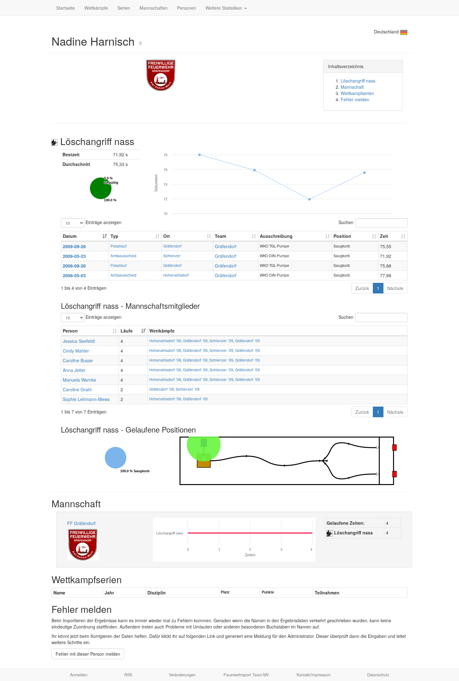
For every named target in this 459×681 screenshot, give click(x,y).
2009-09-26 (74, 246)
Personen (186, 8)
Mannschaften (154, 8)
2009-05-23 (74, 256)
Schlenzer (171, 255)
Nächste (395, 288)
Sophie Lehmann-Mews (86, 399)
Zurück (362, 288)
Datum (69, 236)
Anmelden (78, 675)
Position (342, 236)
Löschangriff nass (358, 81)
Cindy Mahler (76, 351)
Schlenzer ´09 (221, 340)
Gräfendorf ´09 (247, 340)
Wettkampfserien (357, 93)
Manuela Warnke (79, 380)
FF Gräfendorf (81, 523)
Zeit (384, 236)
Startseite (65, 8)
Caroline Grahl (77, 389)
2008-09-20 (74, 266)
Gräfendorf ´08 (195, 340)
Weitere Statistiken (224, 8)
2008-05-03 (74, 275)
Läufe (127, 331)
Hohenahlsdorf (176, 275)
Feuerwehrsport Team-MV (246, 675)
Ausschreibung (276, 236)
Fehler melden (355, 99)
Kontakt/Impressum (313, 675)
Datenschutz (378, 675)
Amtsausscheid (123, 255)
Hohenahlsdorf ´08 (165, 340)
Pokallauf (118, 245)
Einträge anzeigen (102, 222)
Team (220, 236)
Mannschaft (352, 87)
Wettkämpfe (96, 8)
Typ (114, 236)
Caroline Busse (78, 360)
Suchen (345, 222)
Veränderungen (182, 675)
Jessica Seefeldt (79, 341)
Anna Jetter (74, 370)
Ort (166, 236)
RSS (128, 675)
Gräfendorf (172, 245)
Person (70, 331)
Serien (123, 8)
